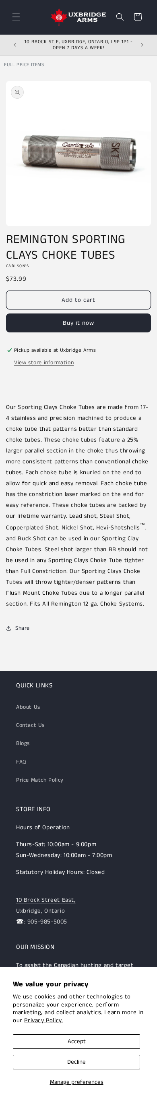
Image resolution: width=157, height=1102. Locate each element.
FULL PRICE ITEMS (24, 64)
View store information (44, 363)
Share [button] (22, 628)
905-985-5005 (47, 921)
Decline (76, 1062)
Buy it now (78, 323)
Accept (77, 1041)
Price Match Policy (40, 780)
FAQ (21, 762)
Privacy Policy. (43, 1020)
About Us (28, 707)
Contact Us (30, 725)
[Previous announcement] (15, 45)
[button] (16, 17)
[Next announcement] (142, 45)
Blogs (23, 743)
